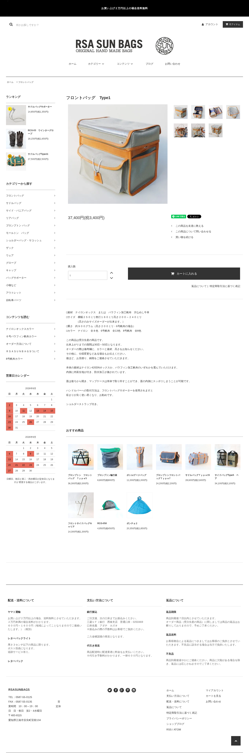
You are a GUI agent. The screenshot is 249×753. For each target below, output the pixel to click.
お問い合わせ (172, 63)
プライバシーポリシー (179, 718)
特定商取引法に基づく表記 (225, 286)
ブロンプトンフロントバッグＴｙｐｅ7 (168, 477)
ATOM (177, 729)
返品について (199, 286)
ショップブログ (175, 723)
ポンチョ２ (132, 523)
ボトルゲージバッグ (136, 475)
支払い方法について (177, 695)
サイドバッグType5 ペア (226, 477)
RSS (169, 729)
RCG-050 (102, 523)
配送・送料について (177, 701)
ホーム (72, 63)
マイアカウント (215, 690)
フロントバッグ (26, 82)
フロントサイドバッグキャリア (80, 525)
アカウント (211, 24)
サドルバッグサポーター (40, 106)
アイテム (234, 24)
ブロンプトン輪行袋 (107, 475)
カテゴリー (94, 63)
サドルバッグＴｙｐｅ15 (197, 475)
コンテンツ (123, 63)
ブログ (149, 63)
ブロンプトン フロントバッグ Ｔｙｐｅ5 (80, 477)
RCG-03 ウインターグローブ (41, 132)
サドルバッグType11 (38, 154)
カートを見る (213, 695)
